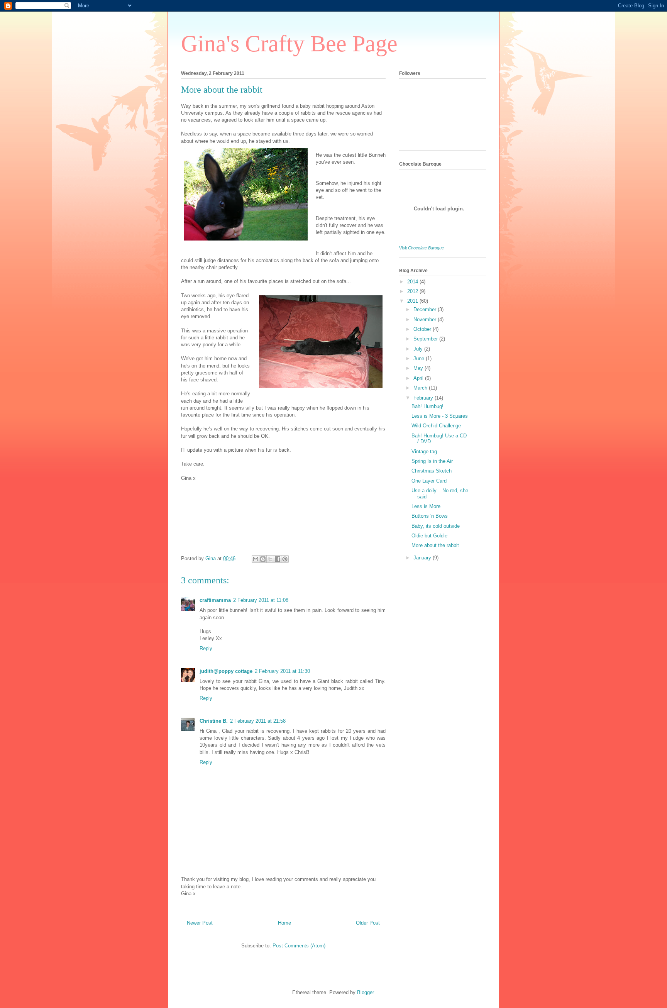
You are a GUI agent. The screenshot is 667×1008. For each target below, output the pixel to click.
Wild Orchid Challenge (436, 426)
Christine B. (214, 721)
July (418, 349)
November (425, 319)
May (419, 368)
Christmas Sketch (431, 471)
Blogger (365, 992)
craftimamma (215, 600)
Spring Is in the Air (432, 461)
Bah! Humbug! (427, 406)
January (423, 558)
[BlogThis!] (263, 559)
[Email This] (255, 559)
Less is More (425, 506)
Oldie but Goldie (429, 536)
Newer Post (200, 923)
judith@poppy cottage (226, 671)
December (425, 309)
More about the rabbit (435, 545)
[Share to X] (270, 559)
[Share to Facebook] (277, 559)
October (423, 329)
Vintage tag (424, 451)
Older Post (368, 923)
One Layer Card (429, 481)
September (426, 339)
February (424, 398)
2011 (413, 301)
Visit (421, 248)
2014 (413, 282)
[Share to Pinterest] (285, 559)
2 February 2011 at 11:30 (282, 671)
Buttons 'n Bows (429, 516)
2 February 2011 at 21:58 (258, 721)
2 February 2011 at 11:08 (260, 600)
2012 (413, 291)
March (421, 388)
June (419, 358)
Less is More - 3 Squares (439, 416)
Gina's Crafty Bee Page (289, 43)
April (419, 378)
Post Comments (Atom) (299, 946)
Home (284, 923)
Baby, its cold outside (435, 526)
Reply (206, 648)
